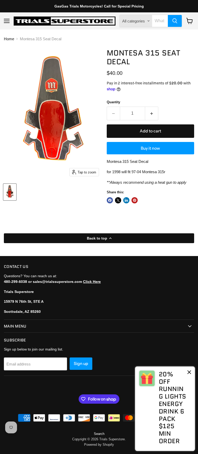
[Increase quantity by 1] (151, 113)
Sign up (81, 363)
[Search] (175, 21)
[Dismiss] (189, 372)
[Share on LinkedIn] (126, 200)
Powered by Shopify (99, 445)
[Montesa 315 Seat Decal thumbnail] (9, 192)
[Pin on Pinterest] (134, 200)
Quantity (113, 102)
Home (9, 39)
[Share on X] (118, 200)
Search (99, 434)
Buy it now (150, 148)
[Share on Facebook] (110, 200)
